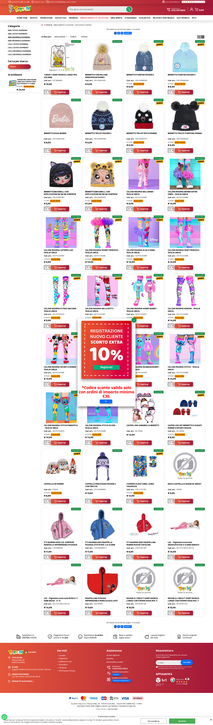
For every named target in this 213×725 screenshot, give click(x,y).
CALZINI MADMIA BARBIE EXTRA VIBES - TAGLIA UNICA (182, 193)
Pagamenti (63, 658)
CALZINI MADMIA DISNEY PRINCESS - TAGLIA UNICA (102, 251)
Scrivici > (116, 674)
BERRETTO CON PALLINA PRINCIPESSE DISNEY (96, 76)
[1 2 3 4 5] (171, 151)
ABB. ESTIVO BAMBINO (17, 33)
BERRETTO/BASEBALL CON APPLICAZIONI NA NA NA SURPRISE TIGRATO (101, 194)
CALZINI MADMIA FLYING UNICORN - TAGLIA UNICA (60, 310)
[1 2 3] (88, 209)
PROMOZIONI (46, 18)
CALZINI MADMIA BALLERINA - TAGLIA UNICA (140, 193)
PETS (194, 18)
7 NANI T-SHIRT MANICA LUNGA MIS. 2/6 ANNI (60, 76)
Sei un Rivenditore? (171, 1)
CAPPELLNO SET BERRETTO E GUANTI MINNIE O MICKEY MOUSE (185, 427)
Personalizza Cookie (114, 662)
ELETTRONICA (183, 18)
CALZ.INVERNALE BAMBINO (19, 54)
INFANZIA (73, 18)
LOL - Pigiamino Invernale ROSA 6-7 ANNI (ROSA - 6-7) (61, 600)
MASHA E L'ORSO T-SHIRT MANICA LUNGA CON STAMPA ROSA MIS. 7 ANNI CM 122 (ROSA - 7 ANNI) (183, 601)
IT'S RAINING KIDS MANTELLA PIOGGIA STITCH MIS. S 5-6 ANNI (100, 544)
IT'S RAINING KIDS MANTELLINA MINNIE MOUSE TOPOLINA (141, 544)
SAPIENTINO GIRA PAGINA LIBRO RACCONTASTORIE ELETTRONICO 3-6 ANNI (26, 82)
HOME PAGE (22, 18)
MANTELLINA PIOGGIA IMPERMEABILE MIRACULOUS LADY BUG (101, 601)
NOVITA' (34, 18)
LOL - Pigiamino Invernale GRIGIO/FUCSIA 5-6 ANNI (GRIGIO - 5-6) (184, 545)
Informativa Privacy (67, 670)
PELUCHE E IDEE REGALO (163, 18)
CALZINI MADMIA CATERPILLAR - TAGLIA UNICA (59, 251)
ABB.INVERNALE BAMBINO (19, 40)
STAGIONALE (130, 18)
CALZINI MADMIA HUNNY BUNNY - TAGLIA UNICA (142, 310)
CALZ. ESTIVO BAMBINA (18, 44)
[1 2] (88, 92)
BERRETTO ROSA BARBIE (55, 133)
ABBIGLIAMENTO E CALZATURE (94, 18)
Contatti (62, 655)
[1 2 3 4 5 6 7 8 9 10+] (129, 151)
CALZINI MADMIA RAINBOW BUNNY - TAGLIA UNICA (143, 368)
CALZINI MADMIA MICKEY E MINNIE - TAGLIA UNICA (60, 368)
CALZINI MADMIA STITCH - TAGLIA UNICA (183, 368)
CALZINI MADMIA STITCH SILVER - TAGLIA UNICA (100, 427)
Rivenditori (63, 664)
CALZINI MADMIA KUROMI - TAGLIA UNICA (184, 310)
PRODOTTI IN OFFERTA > (22, 681)
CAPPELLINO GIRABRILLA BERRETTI (142, 425)
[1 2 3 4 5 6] (129, 92)
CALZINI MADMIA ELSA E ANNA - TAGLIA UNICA (141, 251)
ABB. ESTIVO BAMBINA (17, 30)
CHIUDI (211, 719)
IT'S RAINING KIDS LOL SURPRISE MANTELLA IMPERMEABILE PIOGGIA (60, 544)
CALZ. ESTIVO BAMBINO (18, 47)
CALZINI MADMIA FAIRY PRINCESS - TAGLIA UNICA (184, 251)
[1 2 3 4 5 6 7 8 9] (47, 384)
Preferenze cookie (106, 716)
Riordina (109, 658)
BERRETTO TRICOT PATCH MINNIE (141, 133)
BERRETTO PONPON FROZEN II (140, 75)
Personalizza (153, 721)
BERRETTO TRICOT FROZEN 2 (98, 133)
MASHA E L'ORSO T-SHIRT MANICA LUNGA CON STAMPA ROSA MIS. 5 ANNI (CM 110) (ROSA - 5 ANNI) (142, 601)
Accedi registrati (113, 655)
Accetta (182, 721)
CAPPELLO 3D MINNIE (54, 484)
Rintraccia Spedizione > (121, 680)
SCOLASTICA (144, 18)
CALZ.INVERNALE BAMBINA (19, 51)
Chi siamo (63, 667)
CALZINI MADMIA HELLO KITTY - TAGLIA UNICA (100, 310)
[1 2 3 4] (88, 151)
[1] (47, 92)
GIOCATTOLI (60, 18)
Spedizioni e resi (65, 661)
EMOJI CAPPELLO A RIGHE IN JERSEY (184, 484)
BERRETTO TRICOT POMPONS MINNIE (185, 133)
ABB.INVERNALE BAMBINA (19, 37)
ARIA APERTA (116, 18)
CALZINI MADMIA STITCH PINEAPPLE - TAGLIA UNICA (61, 427)
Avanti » (128, 33)
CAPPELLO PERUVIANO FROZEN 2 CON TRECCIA (100, 485)
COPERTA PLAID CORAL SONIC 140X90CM (140, 485)
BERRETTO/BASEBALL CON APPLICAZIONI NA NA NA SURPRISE (60, 193)
